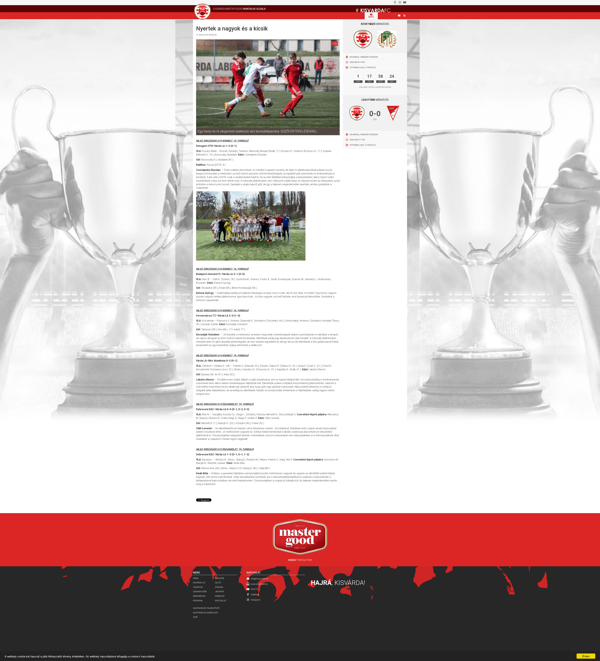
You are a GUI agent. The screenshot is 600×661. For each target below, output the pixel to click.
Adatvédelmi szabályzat (205, 612)
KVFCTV (254, 589)
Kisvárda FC (199, 582)
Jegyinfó (219, 591)
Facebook (255, 594)
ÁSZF (195, 617)
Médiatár (219, 578)
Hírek (195, 578)
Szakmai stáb (200, 591)
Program (197, 600)
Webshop (220, 596)
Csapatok (198, 587)
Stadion (219, 587)
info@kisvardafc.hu (259, 579)
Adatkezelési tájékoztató (206, 608)
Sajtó (218, 582)
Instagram (255, 600)
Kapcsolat (220, 600)
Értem (586, 656)
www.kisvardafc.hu (259, 584)
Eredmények (199, 596)
